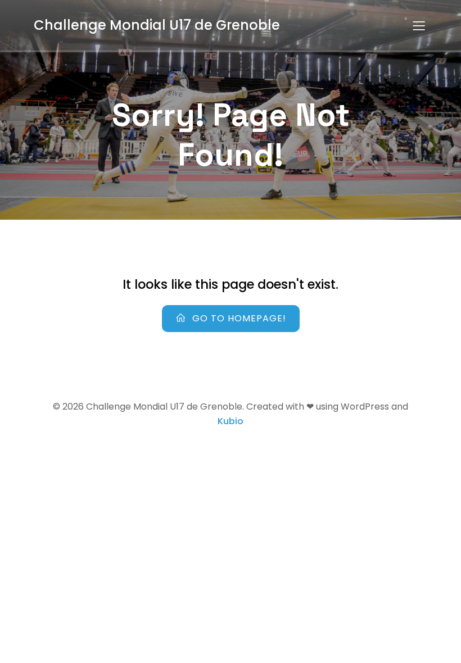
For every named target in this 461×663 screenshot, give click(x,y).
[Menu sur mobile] (418, 25)
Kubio (230, 421)
